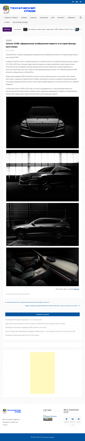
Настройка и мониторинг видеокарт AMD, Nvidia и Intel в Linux (40, 29)
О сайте (7, 22)
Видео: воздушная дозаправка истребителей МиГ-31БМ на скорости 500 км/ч (51, 306)
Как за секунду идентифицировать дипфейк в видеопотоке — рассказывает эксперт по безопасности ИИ (40, 331)
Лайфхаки (71, 17)
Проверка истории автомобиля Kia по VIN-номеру (22, 335)
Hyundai (8, 294)
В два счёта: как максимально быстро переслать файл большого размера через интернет (35, 323)
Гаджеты (33, 17)
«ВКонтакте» (72, 423)
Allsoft (78, 421)
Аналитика (44, 17)
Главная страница (11, 17)
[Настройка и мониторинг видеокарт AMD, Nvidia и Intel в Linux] (15, 29)
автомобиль (17, 294)
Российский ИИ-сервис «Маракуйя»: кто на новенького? (23, 320)
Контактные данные (20, 22)
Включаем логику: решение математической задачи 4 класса (28, 302)
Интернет (61, 17)
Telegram (66, 421)
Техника (24, 17)
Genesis (76, 289)
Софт (53, 17)
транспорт (26, 294)
